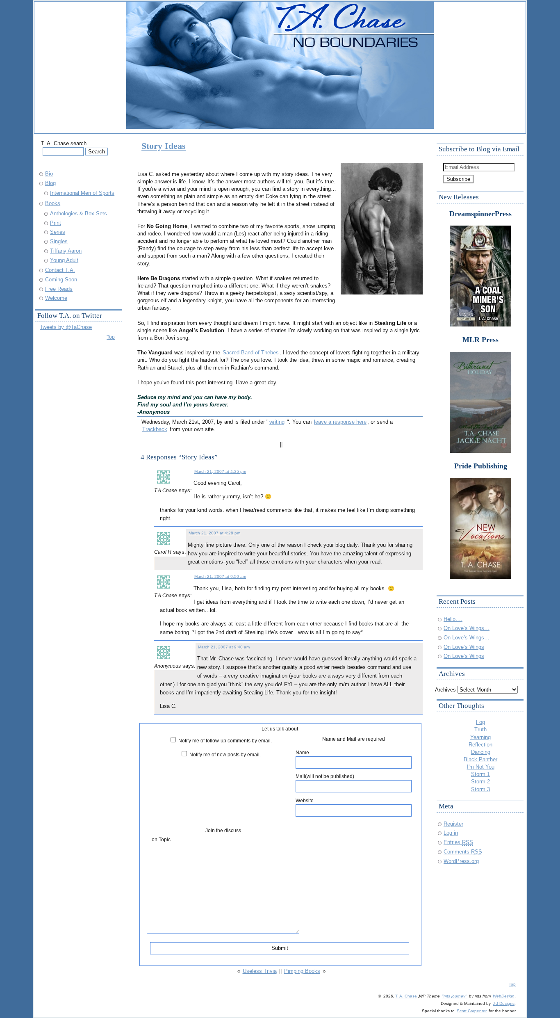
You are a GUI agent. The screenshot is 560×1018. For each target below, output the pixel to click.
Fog (480, 722)
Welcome (56, 298)
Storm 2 (480, 781)
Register (453, 824)
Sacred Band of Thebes (251, 352)
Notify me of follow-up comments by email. (225, 740)
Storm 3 (480, 789)
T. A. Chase (406, 996)
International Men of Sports (82, 193)
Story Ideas (163, 146)
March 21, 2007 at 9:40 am (224, 647)
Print (55, 223)
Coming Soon (61, 279)
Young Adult (64, 260)
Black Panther (480, 759)
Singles (59, 241)
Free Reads (59, 289)
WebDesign (503, 996)
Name (302, 752)
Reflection (480, 745)
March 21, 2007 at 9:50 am (220, 576)
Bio (49, 174)
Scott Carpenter (472, 1011)
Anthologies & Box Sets (78, 213)
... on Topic (159, 839)
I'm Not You (480, 767)
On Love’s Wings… (466, 628)
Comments (463, 852)
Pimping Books (302, 971)
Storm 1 (480, 774)
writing (277, 422)
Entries (458, 842)
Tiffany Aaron (66, 251)
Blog (50, 183)
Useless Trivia (260, 971)
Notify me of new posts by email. (225, 754)
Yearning (480, 737)
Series (57, 232)
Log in (451, 833)
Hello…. (453, 619)
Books (52, 203)
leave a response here (340, 422)
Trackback (154, 429)
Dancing (480, 752)
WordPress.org (461, 861)
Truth (480, 729)
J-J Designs (503, 1003)
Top (111, 337)
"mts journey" (454, 996)
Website (305, 800)
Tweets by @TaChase (66, 327)
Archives (445, 690)
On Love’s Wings (464, 647)
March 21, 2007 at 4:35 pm (220, 471)
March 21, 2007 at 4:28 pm (214, 533)
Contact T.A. (60, 270)
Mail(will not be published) (325, 776)
